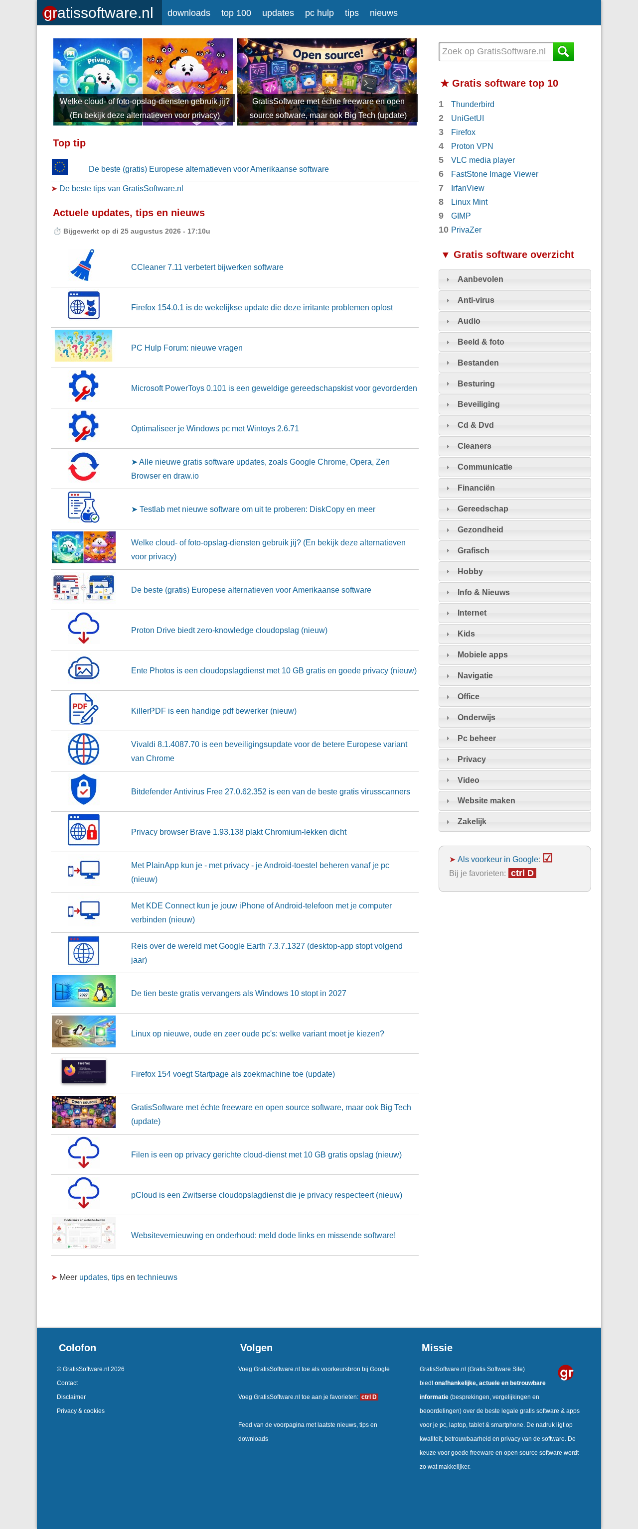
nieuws (384, 13)
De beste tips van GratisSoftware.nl (121, 188)
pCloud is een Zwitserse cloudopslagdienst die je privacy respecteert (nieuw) (266, 1194)
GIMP (461, 215)
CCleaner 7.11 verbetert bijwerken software (207, 266)
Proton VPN (472, 145)
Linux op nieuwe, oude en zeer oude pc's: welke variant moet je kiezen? (257, 1033)
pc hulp (319, 13)
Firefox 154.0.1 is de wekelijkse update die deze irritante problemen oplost (262, 307)
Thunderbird (472, 104)
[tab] (515, 279)
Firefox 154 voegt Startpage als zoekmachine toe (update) (233, 1073)
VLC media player (483, 159)
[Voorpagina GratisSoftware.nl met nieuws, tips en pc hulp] (99, 10)
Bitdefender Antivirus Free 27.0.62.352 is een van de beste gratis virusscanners (270, 791)
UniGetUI (467, 118)
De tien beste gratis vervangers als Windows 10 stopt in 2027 (238, 993)
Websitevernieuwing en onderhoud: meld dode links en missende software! (263, 1235)
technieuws (157, 1277)
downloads (188, 13)
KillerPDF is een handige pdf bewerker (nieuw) (214, 710)
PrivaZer (466, 229)
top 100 (236, 13)
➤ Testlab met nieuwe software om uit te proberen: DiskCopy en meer (253, 509)
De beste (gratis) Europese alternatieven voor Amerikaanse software (209, 168)
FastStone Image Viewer (494, 173)
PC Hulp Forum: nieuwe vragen (187, 347)
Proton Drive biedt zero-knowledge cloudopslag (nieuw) (229, 630)
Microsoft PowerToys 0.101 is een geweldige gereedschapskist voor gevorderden (274, 387)
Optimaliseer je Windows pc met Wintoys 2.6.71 (215, 428)
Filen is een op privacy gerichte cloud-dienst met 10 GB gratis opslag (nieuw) (266, 1154)
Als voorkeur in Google (498, 859)
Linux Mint (469, 201)
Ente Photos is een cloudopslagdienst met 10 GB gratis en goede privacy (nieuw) (274, 670)
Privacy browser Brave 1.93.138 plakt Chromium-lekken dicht (238, 831)
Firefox (463, 131)
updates (278, 13)
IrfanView (467, 187)
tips (352, 13)
